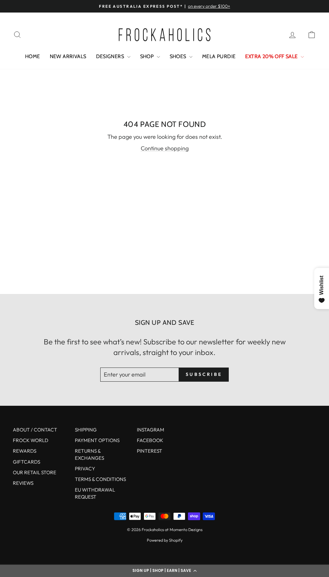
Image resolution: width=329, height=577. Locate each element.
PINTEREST (149, 451)
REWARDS (24, 451)
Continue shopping (165, 148)
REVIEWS (23, 483)
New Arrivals (68, 56)
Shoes (179, 56)
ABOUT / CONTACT (35, 430)
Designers (111, 56)
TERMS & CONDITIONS (100, 479)
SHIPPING (86, 430)
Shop (147, 56)
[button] (164, 570)
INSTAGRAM (150, 430)
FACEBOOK (150, 440)
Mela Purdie (219, 56)
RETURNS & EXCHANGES (89, 454)
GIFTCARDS (26, 462)
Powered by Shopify (164, 540)
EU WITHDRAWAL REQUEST (95, 493)
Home (32, 56)
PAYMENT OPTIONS (97, 440)
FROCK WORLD (30, 440)
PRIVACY (85, 469)
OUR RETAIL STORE (34, 472)
